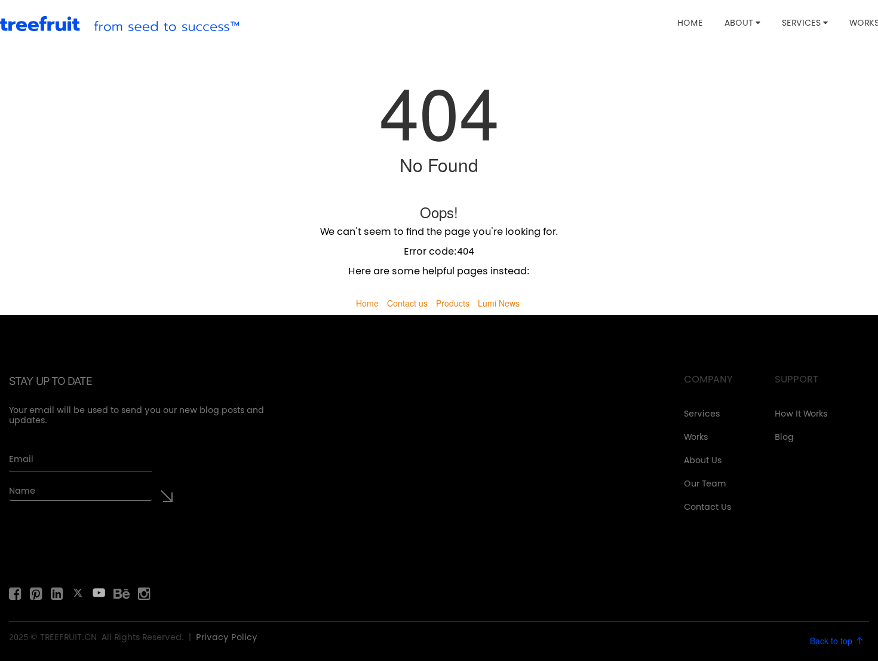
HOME (690, 24)
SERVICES (802, 24)
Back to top (832, 641)
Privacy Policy (226, 638)
